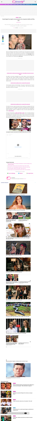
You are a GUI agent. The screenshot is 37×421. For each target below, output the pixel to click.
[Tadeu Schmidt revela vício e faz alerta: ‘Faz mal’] (6, 402)
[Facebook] (3, 36)
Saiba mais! (25, 178)
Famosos (17, 17)
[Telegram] (3, 41)
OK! (25, 413)
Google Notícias (30, 173)
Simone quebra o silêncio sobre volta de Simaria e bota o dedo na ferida (18, 165)
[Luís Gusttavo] (14, 27)
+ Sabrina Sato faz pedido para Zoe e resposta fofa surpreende (20, 104)
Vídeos (20, 17)
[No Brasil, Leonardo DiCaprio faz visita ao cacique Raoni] (6, 394)
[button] (32, 2)
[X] (3, 38)
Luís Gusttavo (13, 177)
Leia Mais (23, 413)
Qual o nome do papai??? (18, 156)
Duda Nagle (14, 157)
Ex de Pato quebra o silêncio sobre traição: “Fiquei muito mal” (17, 168)
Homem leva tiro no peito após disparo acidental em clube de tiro (23, 410)
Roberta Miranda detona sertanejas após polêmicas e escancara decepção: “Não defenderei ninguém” (20, 164)
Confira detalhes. (11, 110)
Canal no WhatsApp (11, 173)
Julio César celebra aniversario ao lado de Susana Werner (22, 418)
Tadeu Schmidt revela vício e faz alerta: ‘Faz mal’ (22, 401)
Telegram (21, 173)
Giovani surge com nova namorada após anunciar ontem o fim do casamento (19, 169)
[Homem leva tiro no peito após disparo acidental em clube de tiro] (6, 410)
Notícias (14, 407)
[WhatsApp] (3, 39)
